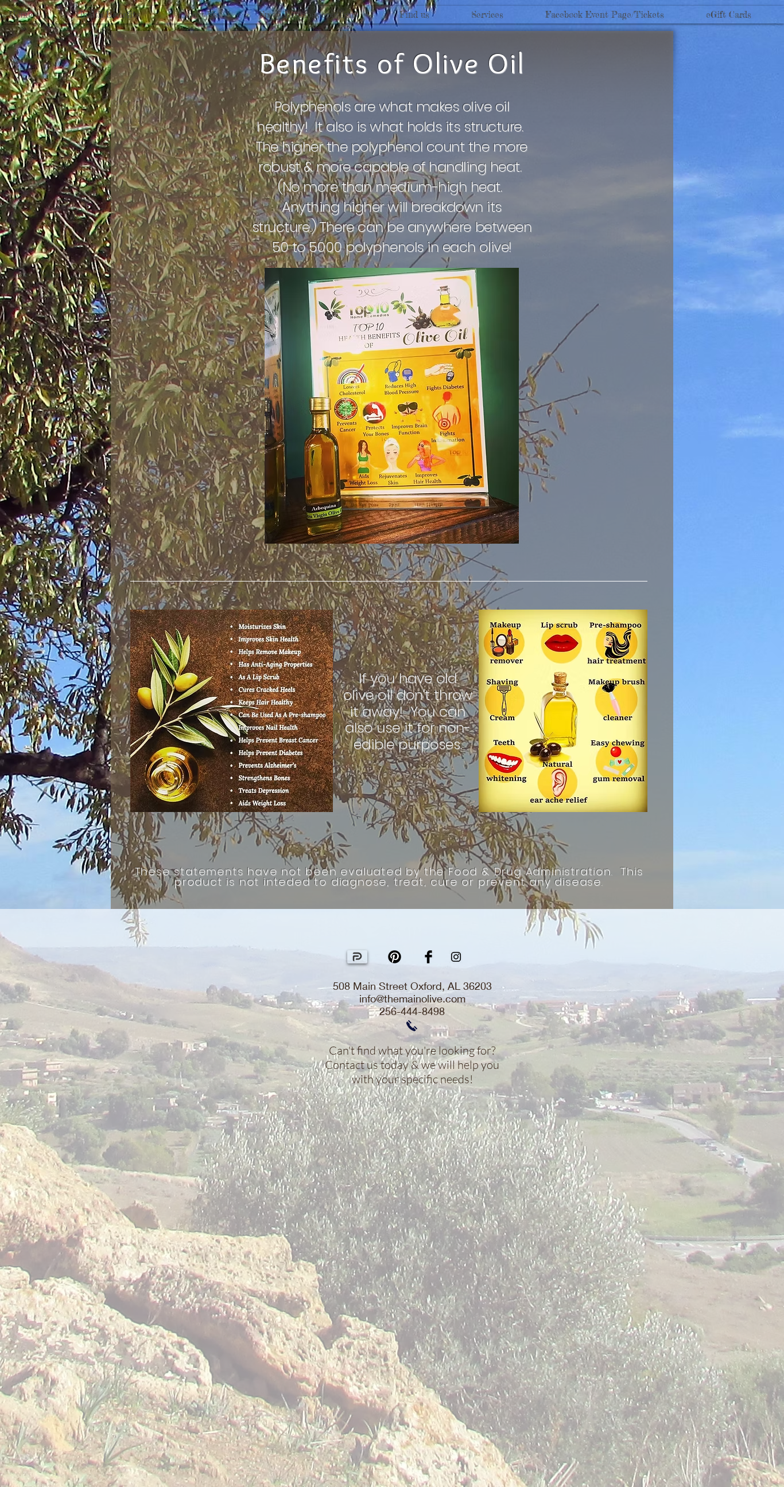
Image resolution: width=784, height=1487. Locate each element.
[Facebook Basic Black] (428, 956)
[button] (120, 15)
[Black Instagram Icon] (456, 956)
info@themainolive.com (412, 998)
